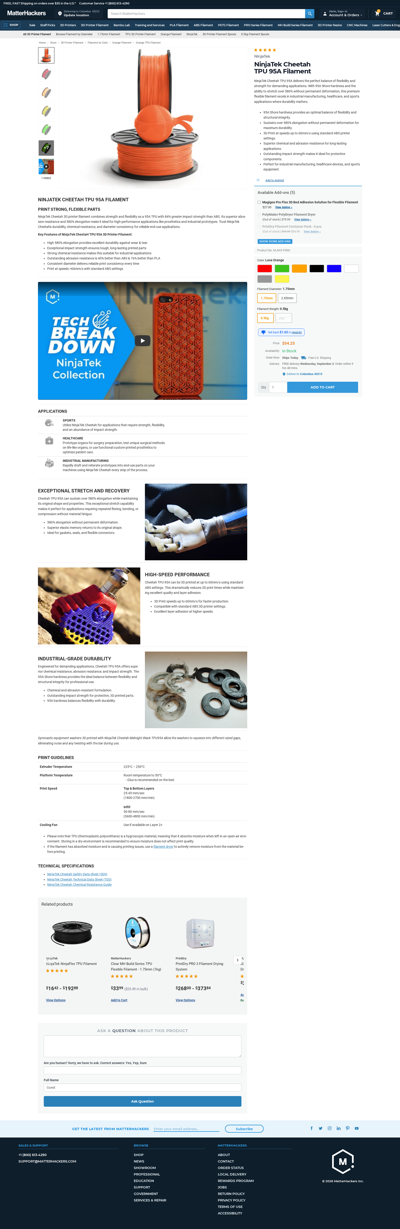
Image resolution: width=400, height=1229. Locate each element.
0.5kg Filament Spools (255, 34)
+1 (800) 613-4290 (117, 3)
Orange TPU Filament (148, 42)
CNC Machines (357, 25)
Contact (226, 1161)
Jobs (222, 1187)
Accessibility (230, 1213)
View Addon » (283, 207)
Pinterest (348, 1128)
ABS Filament (203, 25)
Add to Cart (323, 387)
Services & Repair (150, 1200)
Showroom (145, 1168)
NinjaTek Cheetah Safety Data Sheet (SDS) (77, 874)
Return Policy (231, 1194)
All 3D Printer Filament (37, 34)
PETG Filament (228, 25)
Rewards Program (236, 1181)
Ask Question (142, 1101)
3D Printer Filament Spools (219, 34)
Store (53, 42)
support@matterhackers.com (47, 1161)
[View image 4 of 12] (46, 111)
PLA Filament (179, 25)
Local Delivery (232, 1174)
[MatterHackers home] (26, 13)
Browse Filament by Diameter (74, 34)
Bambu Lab (122, 25)
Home (42, 42)
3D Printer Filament (95, 25)
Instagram (329, 1128)
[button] (78, 14)
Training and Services (150, 25)
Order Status (231, 1168)
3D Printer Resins (330, 25)
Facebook (311, 1128)
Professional (147, 1174)
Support (142, 1187)
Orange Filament (171, 34)
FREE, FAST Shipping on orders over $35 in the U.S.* (39, 3)
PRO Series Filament (258, 25)
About (224, 1155)
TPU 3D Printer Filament (140, 34)
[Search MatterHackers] (309, 13)
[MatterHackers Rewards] (263, 332)
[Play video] (46, 166)
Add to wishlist (275, 180)
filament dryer (163, 846)
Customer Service (91, 3)
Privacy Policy (231, 1200)
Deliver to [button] (304, 374)
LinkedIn (338, 1128)
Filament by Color (98, 42)
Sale (32, 25)
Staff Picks (47, 25)
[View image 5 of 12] (46, 129)
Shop (139, 1155)
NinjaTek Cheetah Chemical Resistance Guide (79, 884)
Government (146, 1194)
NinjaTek (192, 34)
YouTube (357, 1128)
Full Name (51, 1080)
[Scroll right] (238, 960)
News (139, 1161)
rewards (297, 332)
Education (144, 1181)
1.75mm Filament (109, 34)
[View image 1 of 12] (46, 55)
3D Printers (68, 25)
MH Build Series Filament (295, 25)
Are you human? (95, 1063)
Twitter (320, 1128)
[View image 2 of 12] (46, 74)
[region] (152, 118)
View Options (56, 1000)
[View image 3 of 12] (46, 92)
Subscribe (244, 1129)
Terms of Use (230, 1207)
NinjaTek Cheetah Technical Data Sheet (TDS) (79, 879)
